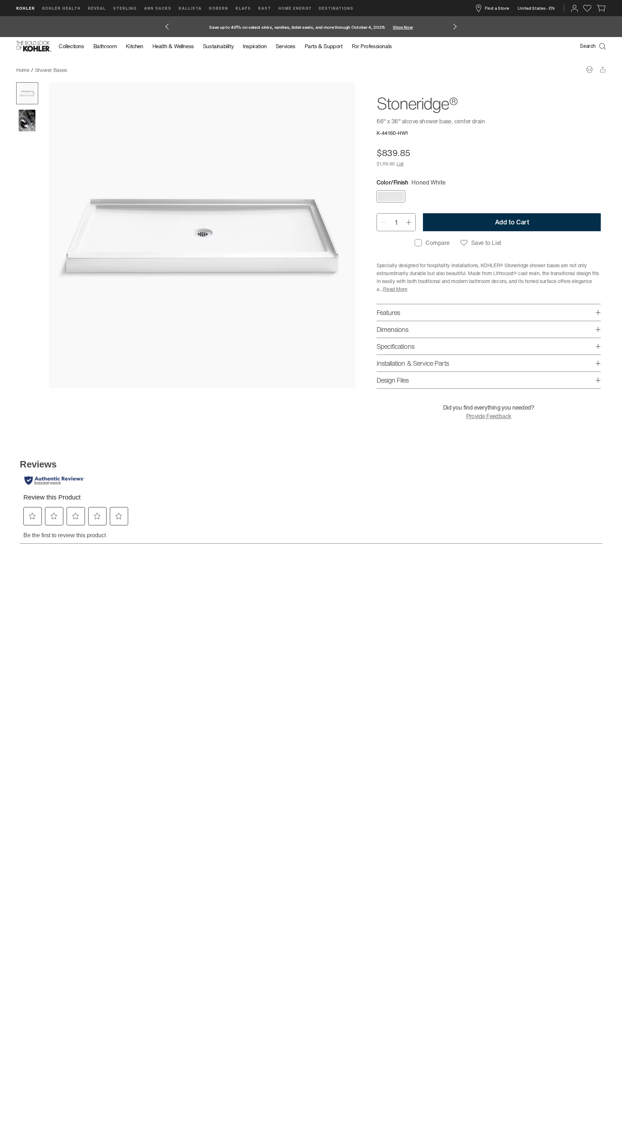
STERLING (125, 8)
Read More (395, 289)
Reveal (97, 8)
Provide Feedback (488, 416)
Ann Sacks (157, 8)
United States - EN (536, 8)
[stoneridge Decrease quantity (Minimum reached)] (383, 222)
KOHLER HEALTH (61, 8)
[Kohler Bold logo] (33, 46)
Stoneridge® (86, 70)
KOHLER (25, 8)
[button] (27, 93)
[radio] (391, 196)
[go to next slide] (455, 26)
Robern (218, 8)
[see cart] (601, 8)
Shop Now (403, 27)
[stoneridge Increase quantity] (408, 222)
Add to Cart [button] (512, 222)
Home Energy (294, 8)
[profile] (574, 8)
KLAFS (243, 8)
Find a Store (497, 8)
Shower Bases (51, 70)
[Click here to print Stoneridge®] (589, 70)
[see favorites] (587, 8)
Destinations (336, 8)
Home (23, 70)
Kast (264, 8)
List (400, 164)
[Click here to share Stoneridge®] (603, 70)
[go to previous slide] (167, 26)
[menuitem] (74, 46)
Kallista (190, 8)
